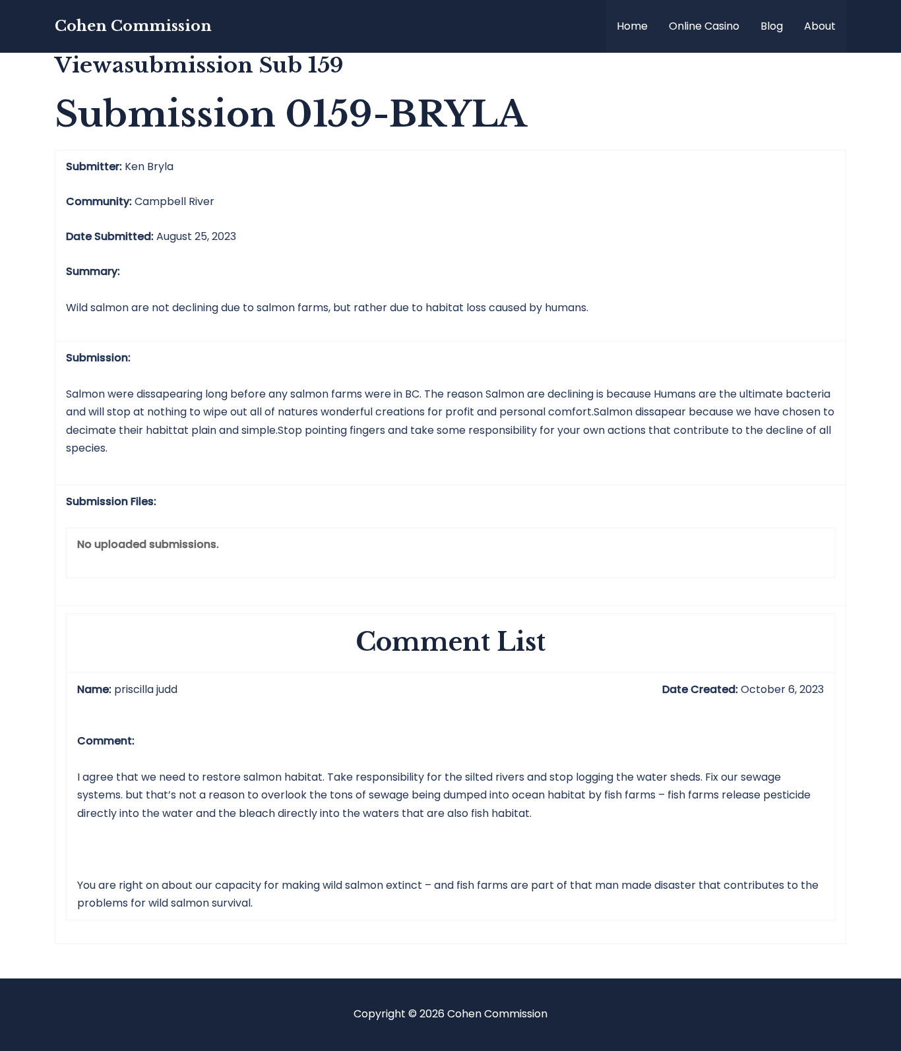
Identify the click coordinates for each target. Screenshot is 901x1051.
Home (632, 26)
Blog (772, 26)
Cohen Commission (133, 26)
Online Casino (704, 26)
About (820, 26)
